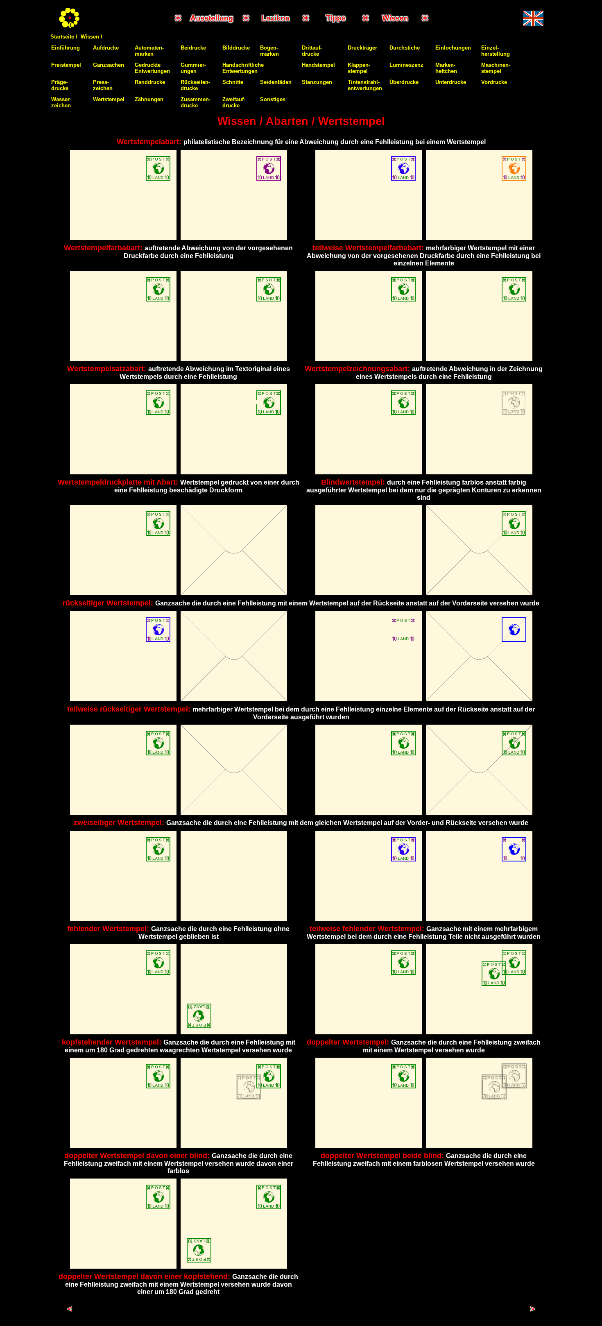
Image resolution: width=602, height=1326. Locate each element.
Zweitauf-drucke (233, 102)
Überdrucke (404, 82)
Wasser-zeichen (61, 102)
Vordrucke (494, 82)
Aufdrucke (106, 48)
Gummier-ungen (193, 68)
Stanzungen (317, 82)
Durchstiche (404, 48)
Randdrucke (150, 82)
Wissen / (91, 37)
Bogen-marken (269, 51)
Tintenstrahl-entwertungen (365, 85)
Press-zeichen (103, 85)
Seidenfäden (276, 82)
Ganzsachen (108, 65)
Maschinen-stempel (495, 68)
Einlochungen (453, 48)
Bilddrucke (236, 48)
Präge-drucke (59, 85)
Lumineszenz (406, 65)
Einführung (65, 48)
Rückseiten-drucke (195, 85)
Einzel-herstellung (495, 51)
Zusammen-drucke (195, 102)
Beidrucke (193, 48)
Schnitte (232, 82)
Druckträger (362, 48)
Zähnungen (149, 99)
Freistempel (66, 65)
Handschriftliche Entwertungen (243, 68)
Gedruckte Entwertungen (152, 68)
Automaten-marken (149, 51)
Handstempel (318, 65)
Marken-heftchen (446, 68)
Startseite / (63, 37)
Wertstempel (108, 99)
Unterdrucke (450, 82)
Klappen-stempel (359, 68)
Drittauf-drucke (312, 51)
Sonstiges (272, 99)
